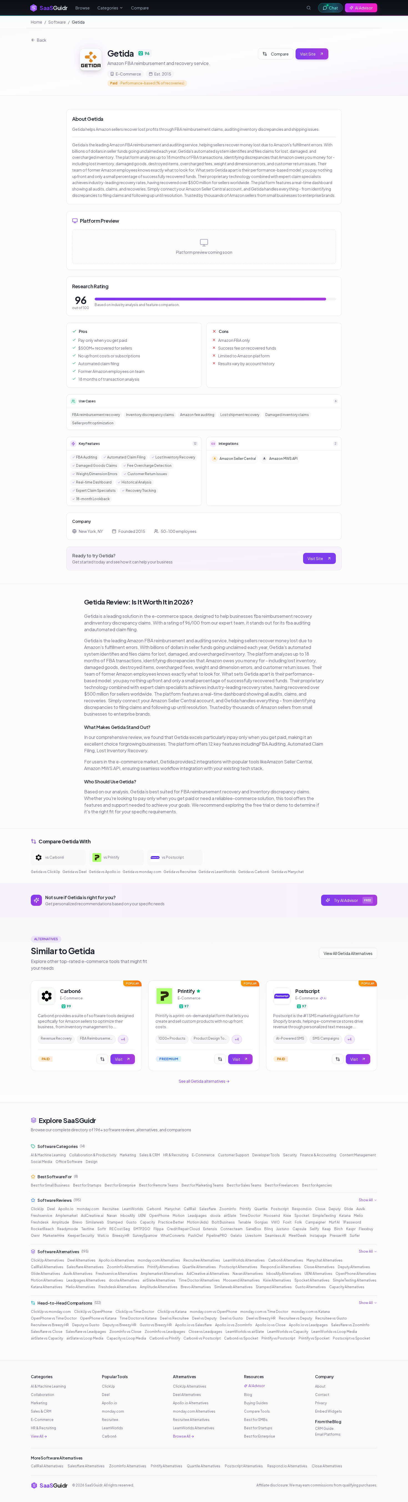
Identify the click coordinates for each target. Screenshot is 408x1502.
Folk (298, 1222)
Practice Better (171, 1222)
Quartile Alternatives (199, 1267)
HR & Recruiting (175, 1155)
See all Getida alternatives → (204, 1081)
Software (57, 21)
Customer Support (233, 1155)
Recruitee (110, 1209)
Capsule (299, 1229)
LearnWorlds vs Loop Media (334, 1332)
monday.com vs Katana (310, 1312)
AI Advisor (364, 7)
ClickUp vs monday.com (51, 1312)
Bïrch (338, 1229)
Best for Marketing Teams (202, 1185)
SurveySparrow (145, 1235)
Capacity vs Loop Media (126, 1338)
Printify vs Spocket (314, 1338)
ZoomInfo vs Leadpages (165, 1332)
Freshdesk (40, 1222)
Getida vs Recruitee (179, 872)
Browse (82, 7)
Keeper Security (81, 1235)
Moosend (272, 1215)
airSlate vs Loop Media (84, 1338)
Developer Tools (266, 1155)
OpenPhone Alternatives (356, 1274)
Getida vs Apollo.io (104, 872)
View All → (39, 1436)
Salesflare (207, 1209)
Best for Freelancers (282, 1185)
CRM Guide (324, 1428)
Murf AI (334, 1222)
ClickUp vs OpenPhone (93, 1312)
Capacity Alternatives (346, 1287)
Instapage (318, 1235)
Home (36, 21)
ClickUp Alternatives (47, 1260)
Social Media (41, 1162)
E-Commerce (203, 1155)
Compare (140, 7)
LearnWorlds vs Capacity (287, 1332)
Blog (248, 1395)
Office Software (69, 1162)
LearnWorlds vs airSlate (245, 1332)
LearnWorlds (132, 1209)
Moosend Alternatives (241, 1280)
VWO (275, 1222)
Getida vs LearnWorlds (217, 872)
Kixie (287, 1215)
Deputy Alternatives (354, 1267)
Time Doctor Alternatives (199, 1280)
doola (215, 1215)
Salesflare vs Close (46, 1332)
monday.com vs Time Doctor (264, 1312)
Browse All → (183, 1436)
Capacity (147, 1222)
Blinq (268, 1229)
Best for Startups (87, 1185)
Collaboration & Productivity (92, 1155)
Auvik (360, 1209)
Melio (358, 1215)
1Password (352, 1222)
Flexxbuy (366, 1229)
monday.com (88, 1209)
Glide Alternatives (45, 1274)
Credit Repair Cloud (183, 1229)
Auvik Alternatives (78, 1274)
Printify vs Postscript (278, 1338)
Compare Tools (257, 1411)
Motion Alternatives (47, 1280)
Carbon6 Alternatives (285, 1260)
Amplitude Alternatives (158, 1287)
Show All (366, 1200)
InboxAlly (127, 1215)
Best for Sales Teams (244, 1185)
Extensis (210, 1229)
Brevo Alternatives (196, 1287)
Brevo (77, 1222)
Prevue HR (338, 1235)
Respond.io (302, 1209)
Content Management (357, 1155)
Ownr (35, 1235)
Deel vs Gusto (231, 1318)
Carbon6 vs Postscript (202, 1338)
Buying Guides (256, 1403)
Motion (179, 1215)
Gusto (131, 1222)
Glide (348, 1209)
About (320, 1386)
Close (320, 1209)
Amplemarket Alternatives (162, 1274)
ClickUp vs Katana (172, 1312)
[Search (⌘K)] (309, 8)
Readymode (67, 1229)
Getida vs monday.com (142, 872)
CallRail (190, 1209)
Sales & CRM (149, 1155)
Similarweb (95, 1222)
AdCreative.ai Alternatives (208, 1274)
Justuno (282, 1229)
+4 (123, 1039)
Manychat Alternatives (324, 1260)
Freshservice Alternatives (116, 1274)
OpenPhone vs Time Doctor (54, 1318)
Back (41, 39)
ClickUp (37, 1209)
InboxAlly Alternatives (283, 1274)
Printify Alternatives (163, 1267)
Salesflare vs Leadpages (86, 1332)
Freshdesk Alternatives (118, 1287)
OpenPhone (159, 1215)
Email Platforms (328, 1434)
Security (290, 1155)
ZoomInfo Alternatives (125, 1267)
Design (91, 1162)
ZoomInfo (227, 1209)
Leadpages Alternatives (85, 1280)
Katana (345, 1215)
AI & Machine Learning (48, 1155)
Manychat (172, 1209)
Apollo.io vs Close (270, 1325)
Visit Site (308, 53)
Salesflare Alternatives (85, 1267)
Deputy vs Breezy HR (119, 1325)
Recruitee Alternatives (201, 1260)
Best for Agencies (317, 1185)
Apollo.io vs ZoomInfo (233, 1325)
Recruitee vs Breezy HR (50, 1325)
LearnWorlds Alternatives (244, 1260)
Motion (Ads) (197, 1222)
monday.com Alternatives (159, 1260)
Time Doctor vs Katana (138, 1318)
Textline (87, 1229)
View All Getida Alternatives (348, 953)
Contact (322, 1395)
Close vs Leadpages (205, 1332)
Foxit (287, 1222)
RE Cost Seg (119, 1229)
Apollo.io (66, 1209)
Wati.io (103, 1235)
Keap (326, 1229)
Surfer (355, 1235)
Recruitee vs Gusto (331, 1318)
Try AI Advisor (352, 900)
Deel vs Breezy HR (261, 1318)
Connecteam (231, 1229)
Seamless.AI (275, 1235)
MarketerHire (53, 1235)
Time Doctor (250, 1215)
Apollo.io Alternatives (116, 1260)
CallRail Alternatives (47, 1267)
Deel (51, 1209)
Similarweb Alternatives (233, 1287)
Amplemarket (67, 1215)
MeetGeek (297, 1235)
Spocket (301, 1215)
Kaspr (351, 1229)
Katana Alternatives (46, 1287)
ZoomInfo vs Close (125, 1332)
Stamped (115, 1222)
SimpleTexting (324, 1215)
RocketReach (42, 1229)
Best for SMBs (256, 1420)
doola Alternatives (124, 1280)
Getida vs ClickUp (45, 872)
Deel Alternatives (81, 1260)
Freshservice (41, 1215)
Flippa (158, 1229)
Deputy (335, 1209)
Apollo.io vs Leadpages (308, 1325)
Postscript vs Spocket (351, 1338)
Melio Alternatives (80, 1287)
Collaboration (42, 1395)
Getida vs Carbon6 (253, 872)
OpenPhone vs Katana (98, 1318)
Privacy (321, 1403)
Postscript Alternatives (238, 1267)
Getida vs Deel (74, 872)
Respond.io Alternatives (281, 1267)
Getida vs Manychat (287, 872)
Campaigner (315, 1222)
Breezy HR (120, 1235)
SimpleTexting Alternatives (354, 1280)
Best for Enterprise (120, 1185)
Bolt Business (223, 1222)
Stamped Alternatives (274, 1287)
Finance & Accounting (318, 1155)
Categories (107, 7)
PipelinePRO (216, 1235)
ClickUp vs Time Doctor (134, 1312)
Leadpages (197, 1215)
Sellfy (314, 1229)
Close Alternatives (319, 1267)
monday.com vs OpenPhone (213, 1312)
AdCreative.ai (92, 1215)
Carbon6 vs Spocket (241, 1338)
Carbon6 (154, 1209)
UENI (142, 1215)
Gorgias (261, 1222)
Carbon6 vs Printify (164, 1338)
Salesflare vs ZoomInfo (350, 1325)
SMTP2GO (141, 1229)
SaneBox (253, 1229)
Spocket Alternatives (311, 1280)
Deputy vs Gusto (85, 1325)
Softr (101, 1229)
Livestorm (253, 1235)
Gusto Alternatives (310, 1287)
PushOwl (195, 1235)
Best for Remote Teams (158, 1185)
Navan (112, 1215)
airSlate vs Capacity (47, 1338)
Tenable (244, 1222)
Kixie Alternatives (277, 1280)
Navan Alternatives (248, 1274)
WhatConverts (173, 1235)
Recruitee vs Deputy (295, 1318)
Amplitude (60, 1222)
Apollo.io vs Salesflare (193, 1325)
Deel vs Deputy (204, 1318)
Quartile (261, 1209)
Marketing (128, 1155)
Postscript (280, 1209)
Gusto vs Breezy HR (156, 1325)
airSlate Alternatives (159, 1280)
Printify (245, 1209)
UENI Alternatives (318, 1274)
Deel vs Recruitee (174, 1318)
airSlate (230, 1215)
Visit (119, 1059)
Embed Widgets (328, 1411)
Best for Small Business (50, 1185)
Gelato (236, 1235)
